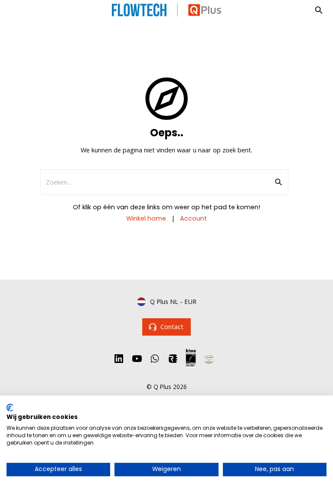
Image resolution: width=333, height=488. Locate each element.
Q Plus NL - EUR (173, 301)
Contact (171, 326)
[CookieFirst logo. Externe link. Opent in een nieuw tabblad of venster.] (10, 408)
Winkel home (146, 218)
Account (193, 218)
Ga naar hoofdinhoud (45, 16)
